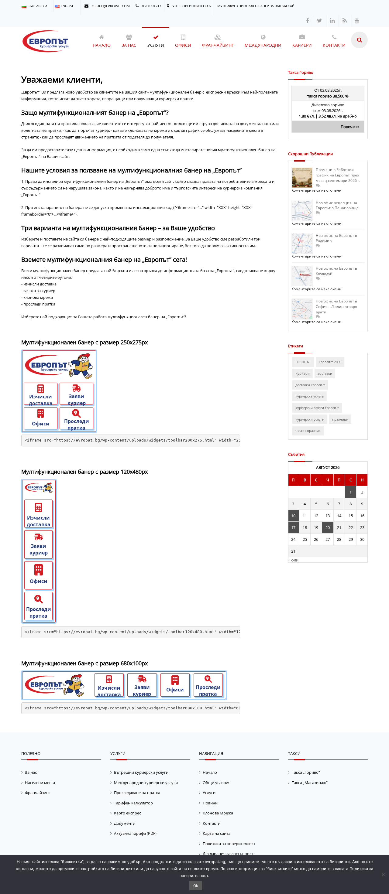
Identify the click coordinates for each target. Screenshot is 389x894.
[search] (359, 40)
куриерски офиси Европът (317, 407)
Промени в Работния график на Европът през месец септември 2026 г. (338, 175)
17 (293, 527)
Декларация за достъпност (228, 853)
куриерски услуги (309, 419)
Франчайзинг (37, 792)
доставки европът (310, 385)
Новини (210, 803)
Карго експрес (127, 813)
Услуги (209, 792)
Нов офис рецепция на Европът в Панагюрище (337, 205)
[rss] (344, 21)
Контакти (211, 823)
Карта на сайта (216, 833)
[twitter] (319, 21)
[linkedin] (332, 21)
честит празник (308, 430)
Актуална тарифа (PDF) (135, 833)
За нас (31, 772)
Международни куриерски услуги (146, 782)
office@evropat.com (110, 6)
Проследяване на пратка (137, 792)
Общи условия (216, 782)
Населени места (40, 782)
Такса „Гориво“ (306, 772)
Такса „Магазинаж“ (310, 782)
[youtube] (357, 21)
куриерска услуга (309, 396)
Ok (195, 885)
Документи (124, 823)
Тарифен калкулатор (133, 803)
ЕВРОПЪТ (303, 362)
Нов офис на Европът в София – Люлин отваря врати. (336, 307)
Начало (210, 772)
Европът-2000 (330, 362)
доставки (325, 373)
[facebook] (307, 21)
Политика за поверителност (229, 843)
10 (293, 515)
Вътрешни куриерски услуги (141, 772)
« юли (293, 560)
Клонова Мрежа (218, 813)
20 (327, 527)
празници (340, 419)
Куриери (302, 373)
